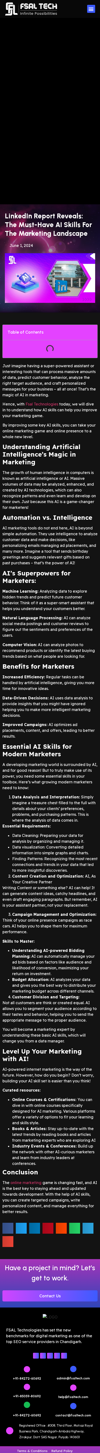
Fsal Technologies (41, 404)
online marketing (26, 1182)
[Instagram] (43, 1356)
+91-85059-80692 (27, 1396)
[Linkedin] (50, 1356)
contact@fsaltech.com (73, 1415)
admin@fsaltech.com (73, 1378)
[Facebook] (36, 1356)
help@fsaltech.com (73, 1397)
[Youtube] (57, 1356)
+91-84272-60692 (27, 1378)
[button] (91, 9)
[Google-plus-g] (64, 1356)
